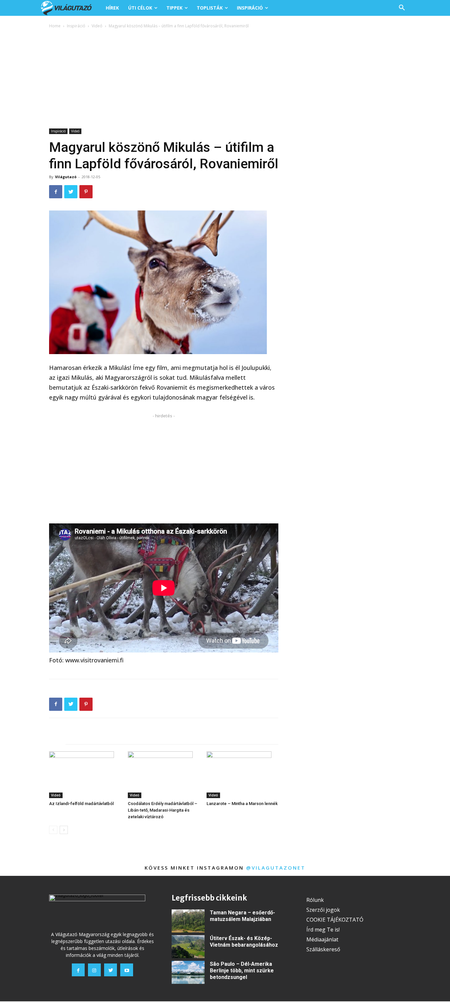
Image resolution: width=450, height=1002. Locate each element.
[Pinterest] (86, 191)
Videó (97, 26)
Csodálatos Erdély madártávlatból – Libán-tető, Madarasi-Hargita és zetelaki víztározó (162, 810)
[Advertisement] (225, 79)
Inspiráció (76, 26)
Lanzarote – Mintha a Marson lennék (242, 803)
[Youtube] (126, 969)
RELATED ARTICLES (71, 738)
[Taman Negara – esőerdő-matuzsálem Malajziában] (188, 920)
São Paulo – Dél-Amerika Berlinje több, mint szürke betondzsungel (242, 970)
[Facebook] (55, 191)
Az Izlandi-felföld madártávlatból (81, 803)
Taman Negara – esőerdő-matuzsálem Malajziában (242, 915)
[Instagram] (94, 969)
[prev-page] (53, 830)
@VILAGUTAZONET (275, 867)
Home (55, 26)
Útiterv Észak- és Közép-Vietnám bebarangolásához (244, 941)
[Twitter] (70, 191)
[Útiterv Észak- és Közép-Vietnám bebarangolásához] (188, 946)
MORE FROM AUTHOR (124, 738)
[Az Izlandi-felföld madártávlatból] (85, 774)
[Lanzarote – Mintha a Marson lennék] (242, 774)
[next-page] (64, 830)
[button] (402, 8)
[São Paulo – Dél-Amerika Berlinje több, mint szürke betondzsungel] (188, 972)
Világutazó (65, 176)
